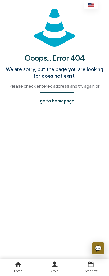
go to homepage (57, 101)
